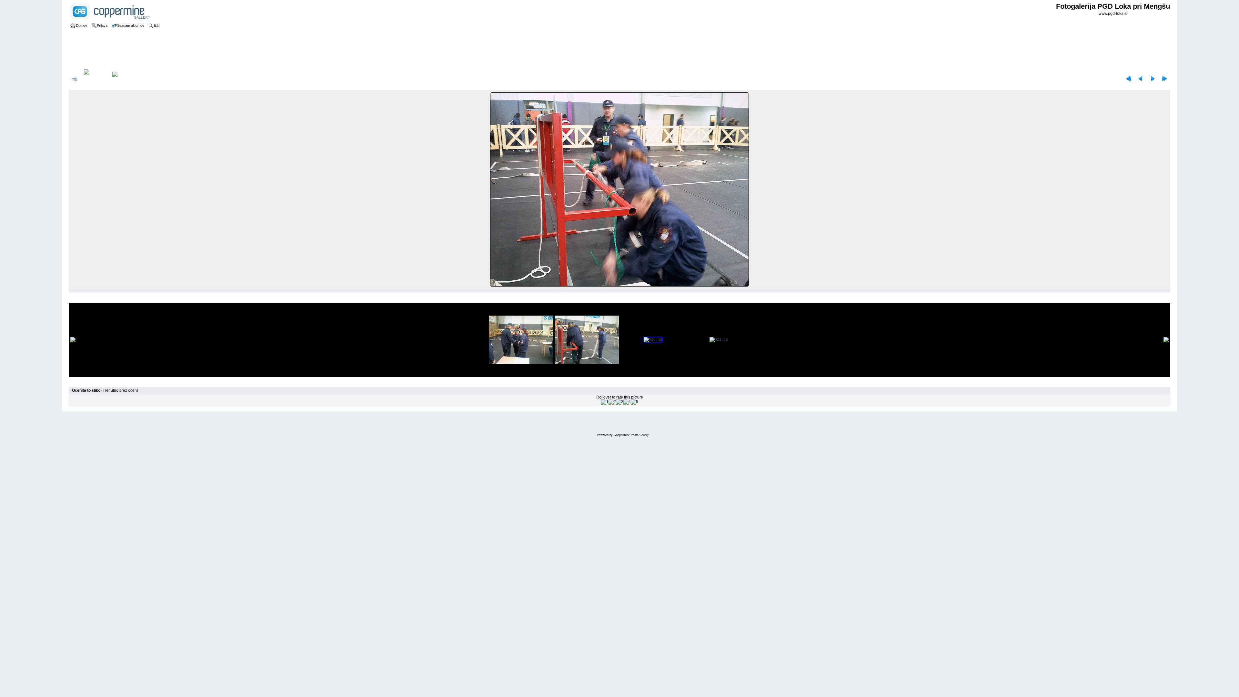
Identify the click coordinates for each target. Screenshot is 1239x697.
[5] (634, 402)
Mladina (99, 62)
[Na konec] (1164, 78)
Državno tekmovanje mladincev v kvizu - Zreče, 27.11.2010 (161, 62)
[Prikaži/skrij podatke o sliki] (95, 78)
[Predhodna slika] (1140, 78)
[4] (627, 402)
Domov (81, 62)
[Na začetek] (1128, 78)
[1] (605, 402)
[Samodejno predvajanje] (123, 79)
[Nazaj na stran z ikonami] (74, 78)
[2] (612, 402)
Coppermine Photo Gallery (631, 435)
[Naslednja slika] (1152, 78)
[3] (619, 402)
